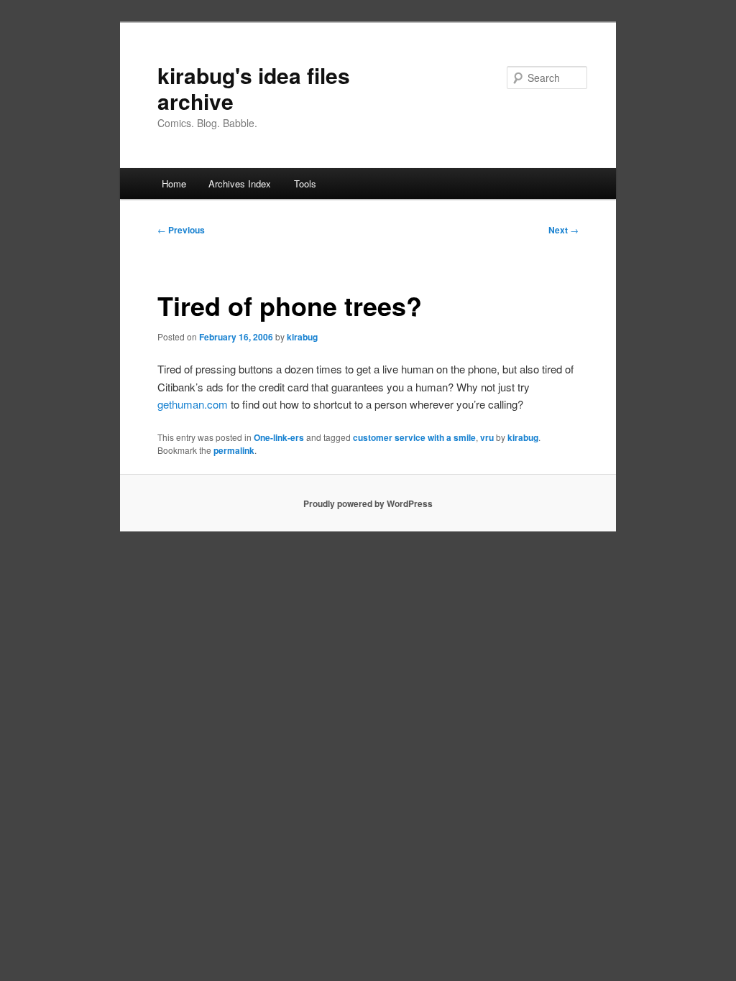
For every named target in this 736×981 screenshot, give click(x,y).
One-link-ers (279, 437)
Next (563, 229)
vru (487, 437)
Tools (305, 183)
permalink (233, 450)
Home (174, 183)
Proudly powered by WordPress (368, 503)
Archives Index (239, 183)
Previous (181, 229)
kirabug (302, 336)
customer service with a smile (414, 437)
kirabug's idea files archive (253, 88)
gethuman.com (192, 404)
